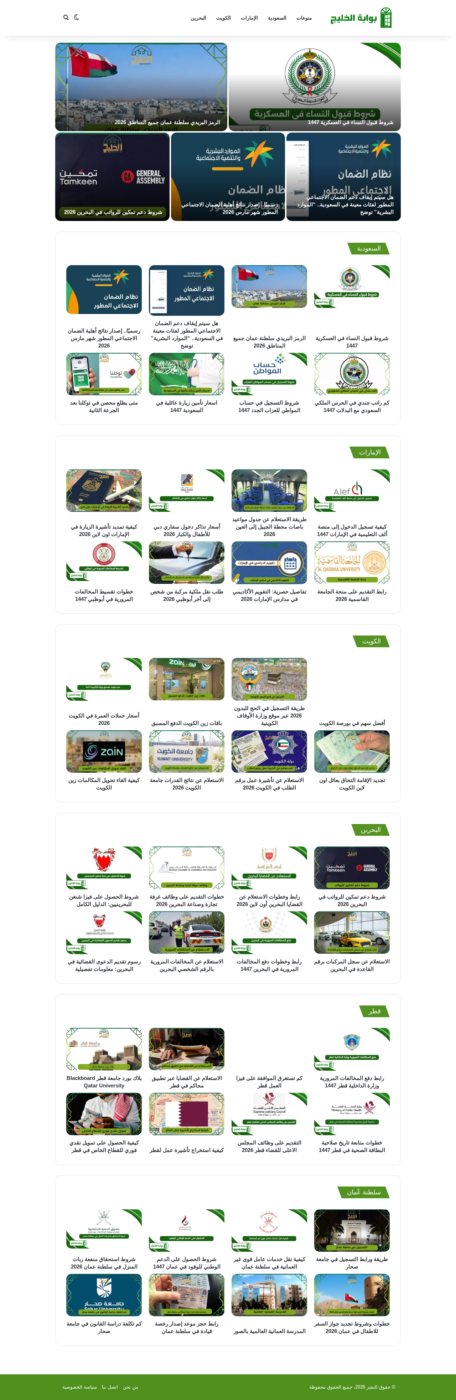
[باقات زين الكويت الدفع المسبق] (186, 686)
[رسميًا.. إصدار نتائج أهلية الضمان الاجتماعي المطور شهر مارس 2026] (228, 177)
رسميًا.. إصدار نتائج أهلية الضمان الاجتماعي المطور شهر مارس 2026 (104, 338)
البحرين (198, 18)
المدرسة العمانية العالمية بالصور (269, 1331)
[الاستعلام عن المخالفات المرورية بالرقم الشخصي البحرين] (186, 932)
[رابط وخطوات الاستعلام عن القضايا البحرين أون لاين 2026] (269, 867)
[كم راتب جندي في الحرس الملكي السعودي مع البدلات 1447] (352, 374)
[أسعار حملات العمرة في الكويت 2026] (104, 683)
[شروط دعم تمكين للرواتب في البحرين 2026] (112, 177)
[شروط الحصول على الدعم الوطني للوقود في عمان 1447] (186, 1230)
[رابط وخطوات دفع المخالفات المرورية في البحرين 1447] (269, 932)
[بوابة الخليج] (361, 18)
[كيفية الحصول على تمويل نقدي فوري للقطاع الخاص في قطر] (104, 1114)
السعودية (277, 18)
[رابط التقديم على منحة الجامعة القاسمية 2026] (352, 562)
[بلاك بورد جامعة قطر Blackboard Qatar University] (104, 1049)
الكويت (223, 18)
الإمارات (249, 18)
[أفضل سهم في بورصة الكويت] (352, 686)
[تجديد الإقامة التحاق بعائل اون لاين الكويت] (352, 751)
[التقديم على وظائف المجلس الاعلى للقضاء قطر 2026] (269, 1114)
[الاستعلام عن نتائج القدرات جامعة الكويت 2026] (186, 751)
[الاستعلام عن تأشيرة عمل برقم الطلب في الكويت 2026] (269, 751)
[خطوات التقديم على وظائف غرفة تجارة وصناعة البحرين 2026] (186, 867)
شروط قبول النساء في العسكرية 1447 (351, 122)
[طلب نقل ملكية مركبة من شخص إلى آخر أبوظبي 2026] (186, 562)
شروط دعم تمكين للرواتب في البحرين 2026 (113, 212)
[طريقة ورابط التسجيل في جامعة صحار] (352, 1230)
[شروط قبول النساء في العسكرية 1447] (315, 87)
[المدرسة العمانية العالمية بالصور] (269, 1299)
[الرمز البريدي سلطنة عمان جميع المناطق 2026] (141, 87)
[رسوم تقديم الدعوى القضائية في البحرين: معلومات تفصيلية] (104, 932)
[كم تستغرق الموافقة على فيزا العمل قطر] (269, 1049)
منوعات (304, 18)
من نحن (130, 1387)
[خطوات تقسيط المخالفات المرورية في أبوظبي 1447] (104, 562)
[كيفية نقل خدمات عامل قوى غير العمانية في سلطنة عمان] (269, 1230)
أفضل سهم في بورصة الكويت (352, 723)
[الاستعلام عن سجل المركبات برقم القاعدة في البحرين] (352, 932)
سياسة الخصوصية (79, 1387)
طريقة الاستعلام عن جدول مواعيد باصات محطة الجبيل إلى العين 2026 (269, 526)
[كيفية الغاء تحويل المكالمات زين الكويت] (104, 751)
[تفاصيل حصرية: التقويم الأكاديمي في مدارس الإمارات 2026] (269, 562)
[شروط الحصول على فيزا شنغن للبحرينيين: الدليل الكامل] (104, 867)
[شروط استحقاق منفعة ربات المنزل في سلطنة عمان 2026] (104, 1230)
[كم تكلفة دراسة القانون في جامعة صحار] (104, 1295)
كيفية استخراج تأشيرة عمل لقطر (187, 1150)
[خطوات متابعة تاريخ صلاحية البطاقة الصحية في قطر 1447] (352, 1114)
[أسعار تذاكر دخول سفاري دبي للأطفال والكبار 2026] (186, 494)
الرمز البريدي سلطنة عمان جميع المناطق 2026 (167, 122)
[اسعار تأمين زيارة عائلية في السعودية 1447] (186, 374)
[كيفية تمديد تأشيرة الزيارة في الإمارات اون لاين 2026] (104, 494)
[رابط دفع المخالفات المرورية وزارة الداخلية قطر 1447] (352, 1049)
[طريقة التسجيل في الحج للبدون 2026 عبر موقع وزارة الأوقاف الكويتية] (269, 679)
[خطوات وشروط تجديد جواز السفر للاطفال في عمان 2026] (352, 1295)
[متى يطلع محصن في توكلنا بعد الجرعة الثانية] (104, 374)
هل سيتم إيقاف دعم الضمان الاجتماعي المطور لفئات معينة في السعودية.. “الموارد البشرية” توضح (345, 204)
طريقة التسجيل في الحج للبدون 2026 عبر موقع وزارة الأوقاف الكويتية (269, 715)
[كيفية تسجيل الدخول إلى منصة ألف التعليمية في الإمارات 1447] (352, 494)
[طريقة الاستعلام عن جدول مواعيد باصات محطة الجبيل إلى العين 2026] (269, 490)
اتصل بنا (110, 1387)
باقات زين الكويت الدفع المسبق (186, 723)
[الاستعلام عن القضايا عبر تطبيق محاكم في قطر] (186, 1049)
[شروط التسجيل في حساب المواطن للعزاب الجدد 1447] (269, 374)
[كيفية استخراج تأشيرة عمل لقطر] (186, 1118)
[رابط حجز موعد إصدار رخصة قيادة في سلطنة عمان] (186, 1295)
